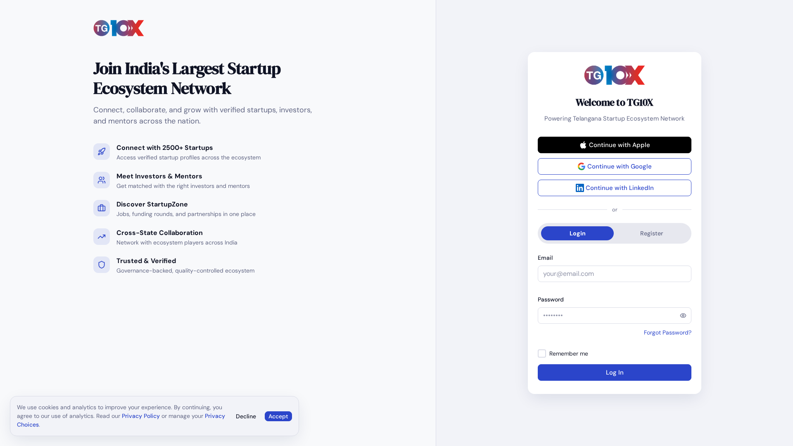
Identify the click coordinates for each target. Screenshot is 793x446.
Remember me (568, 353)
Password (551, 299)
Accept (278, 416)
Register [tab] (651, 233)
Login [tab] (578, 233)
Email (545, 257)
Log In (615, 372)
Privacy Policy (141, 416)
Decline (246, 416)
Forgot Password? (667, 332)
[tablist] (614, 233)
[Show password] (683, 315)
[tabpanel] (614, 317)
